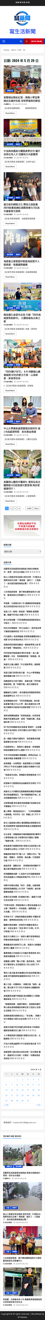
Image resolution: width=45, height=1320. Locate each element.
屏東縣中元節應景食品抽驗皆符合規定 (20, 783)
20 (6, 1095)
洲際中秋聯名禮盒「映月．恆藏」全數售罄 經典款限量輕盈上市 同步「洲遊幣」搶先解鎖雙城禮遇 (22, 888)
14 (12, 1090)
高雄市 (18, 144)
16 (22, 1090)
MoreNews (36, 1314)
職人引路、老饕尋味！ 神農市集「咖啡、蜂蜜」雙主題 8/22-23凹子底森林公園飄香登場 (22, 987)
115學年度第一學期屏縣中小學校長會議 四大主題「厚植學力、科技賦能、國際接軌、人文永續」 (22, 908)
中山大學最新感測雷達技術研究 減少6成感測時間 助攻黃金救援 (22, 410)
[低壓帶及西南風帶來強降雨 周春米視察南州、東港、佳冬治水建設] (22, 1155)
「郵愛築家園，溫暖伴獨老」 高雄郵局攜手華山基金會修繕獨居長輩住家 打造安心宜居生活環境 (22, 1007)
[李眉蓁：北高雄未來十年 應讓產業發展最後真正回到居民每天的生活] (22, 1282)
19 (39, 1090)
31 (28, 1100)
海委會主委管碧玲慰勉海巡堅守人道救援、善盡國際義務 (22, 243)
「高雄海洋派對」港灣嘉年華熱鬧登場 (20, 774)
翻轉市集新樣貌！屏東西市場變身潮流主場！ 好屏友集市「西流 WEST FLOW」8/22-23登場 (22, 928)
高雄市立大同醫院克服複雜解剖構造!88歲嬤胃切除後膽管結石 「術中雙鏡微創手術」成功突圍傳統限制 (22, 794)
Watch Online (36, 41)
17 (28, 1090)
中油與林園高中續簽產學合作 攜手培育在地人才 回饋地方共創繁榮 (22, 133)
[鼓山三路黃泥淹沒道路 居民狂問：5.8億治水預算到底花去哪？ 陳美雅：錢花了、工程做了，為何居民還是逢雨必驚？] (22, 1196)
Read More (11, 113)
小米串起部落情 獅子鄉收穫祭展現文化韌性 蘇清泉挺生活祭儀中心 (23, 1259)
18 (33, 1090)
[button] (3, 41)
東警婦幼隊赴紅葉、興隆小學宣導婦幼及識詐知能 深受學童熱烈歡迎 (22, 79)
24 (28, 1095)
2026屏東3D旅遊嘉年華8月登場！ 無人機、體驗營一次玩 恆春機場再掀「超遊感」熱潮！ (22, 656)
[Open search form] (21, 41)
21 (12, 1095)
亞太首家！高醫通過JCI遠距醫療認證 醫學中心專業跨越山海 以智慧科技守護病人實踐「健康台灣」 (22, 837)
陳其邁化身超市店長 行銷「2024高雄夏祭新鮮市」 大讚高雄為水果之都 (22, 297)
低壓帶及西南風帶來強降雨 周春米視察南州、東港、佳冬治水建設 (22, 1174)
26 (39, 1095)
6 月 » (38, 1105)
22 (17, 1095)
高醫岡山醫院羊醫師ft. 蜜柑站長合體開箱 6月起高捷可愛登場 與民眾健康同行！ (22, 464)
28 (12, 1100)
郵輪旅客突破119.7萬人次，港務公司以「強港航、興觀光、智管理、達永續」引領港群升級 (22, 857)
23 (22, 1095)
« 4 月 (6, 1105)
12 (39, 1085)
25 (33, 1095)
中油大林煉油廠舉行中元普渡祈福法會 (20, 1043)
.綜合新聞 (10, 144)
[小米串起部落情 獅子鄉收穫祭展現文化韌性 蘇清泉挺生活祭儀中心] (22, 1240)
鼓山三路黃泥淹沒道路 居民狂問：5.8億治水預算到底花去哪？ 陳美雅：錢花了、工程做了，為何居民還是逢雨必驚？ (22, 580)
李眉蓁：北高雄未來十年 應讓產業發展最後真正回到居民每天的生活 (22, 1300)
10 (28, 1085)
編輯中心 (8, 104)
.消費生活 (10, 91)
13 (6, 1090)
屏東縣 (18, 365)
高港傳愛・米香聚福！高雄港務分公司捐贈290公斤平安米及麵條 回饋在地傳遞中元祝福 (22, 766)
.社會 (7, 1208)
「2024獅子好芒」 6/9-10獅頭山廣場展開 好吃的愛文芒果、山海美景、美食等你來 (22, 353)
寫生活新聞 (22, 31)
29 (17, 1100)
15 (17, 1090)
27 (6, 1100)
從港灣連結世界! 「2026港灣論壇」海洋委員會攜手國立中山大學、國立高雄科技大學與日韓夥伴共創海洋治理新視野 (22, 704)
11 (33, 1085)
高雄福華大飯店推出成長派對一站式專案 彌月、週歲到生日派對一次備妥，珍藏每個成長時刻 (22, 1055)
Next (36, 508)
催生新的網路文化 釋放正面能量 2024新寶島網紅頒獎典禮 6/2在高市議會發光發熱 (22, 186)
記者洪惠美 (9, 158)
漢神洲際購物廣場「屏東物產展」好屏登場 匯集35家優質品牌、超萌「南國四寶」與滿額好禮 (22, 718)
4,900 (29, 508)
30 (22, 1100)
